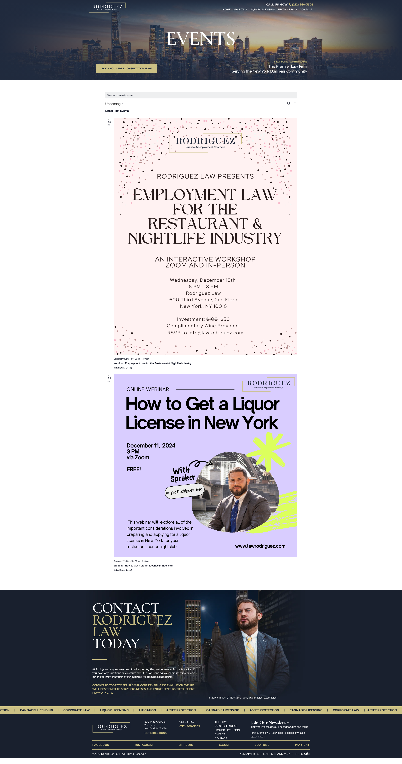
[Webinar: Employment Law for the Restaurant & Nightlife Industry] (205, 236)
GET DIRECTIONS (155, 732)
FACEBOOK (100, 744)
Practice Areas (226, 726)
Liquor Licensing (262, 9)
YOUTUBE (262, 744)
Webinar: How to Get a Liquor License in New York (143, 565)
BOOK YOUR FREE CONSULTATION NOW (126, 68)
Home (227, 9)
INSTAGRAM (144, 744)
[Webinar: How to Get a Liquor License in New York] (205, 465)
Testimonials (287, 9)
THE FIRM (221, 722)
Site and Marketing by (287, 753)
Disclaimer (247, 753)
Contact (306, 9)
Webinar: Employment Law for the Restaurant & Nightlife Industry (152, 363)
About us (240, 9)
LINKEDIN (186, 744)
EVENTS (220, 734)
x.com (224, 744)
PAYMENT (302, 744)
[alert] (201, 95)
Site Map (263, 753)
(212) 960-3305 (302, 4)
